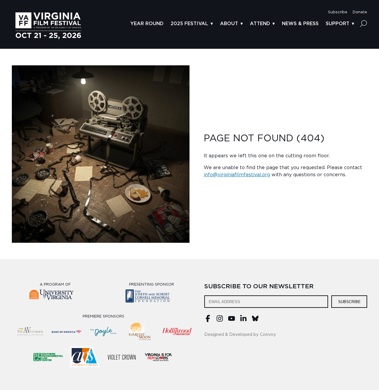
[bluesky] (255, 320)
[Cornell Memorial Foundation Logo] (151, 297)
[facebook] (207, 320)
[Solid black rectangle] (121, 357)
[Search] (363, 23)
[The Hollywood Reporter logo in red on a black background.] (177, 331)
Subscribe (349, 302)
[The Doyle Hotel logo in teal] (103, 331)
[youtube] (231, 320)
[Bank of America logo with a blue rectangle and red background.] (66, 331)
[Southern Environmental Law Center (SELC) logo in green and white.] (48, 357)
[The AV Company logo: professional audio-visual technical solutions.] (30, 331)
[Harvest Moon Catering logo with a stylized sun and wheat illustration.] (140, 331)
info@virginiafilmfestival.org (237, 174)
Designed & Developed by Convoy (240, 334)
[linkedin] (243, 320)
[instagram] (219, 320)
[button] (337, 12)
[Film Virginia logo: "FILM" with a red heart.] (158, 357)
